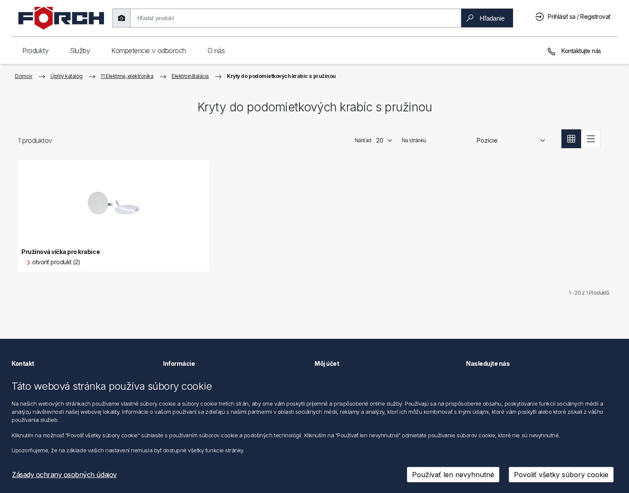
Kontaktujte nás (580, 50)
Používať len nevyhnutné (453, 474)
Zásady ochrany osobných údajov (64, 474)
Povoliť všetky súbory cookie (561, 474)
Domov (24, 76)
